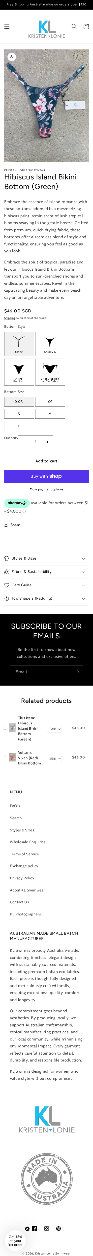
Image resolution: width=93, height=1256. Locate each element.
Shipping (9, 318)
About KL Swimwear (27, 890)
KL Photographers (25, 914)
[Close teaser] (27, 1228)
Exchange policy (24, 866)
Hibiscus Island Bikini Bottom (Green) (28, 728)
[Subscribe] (77, 672)
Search (16, 818)
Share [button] (15, 524)
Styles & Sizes (22, 830)
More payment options (46, 489)
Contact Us (19, 902)
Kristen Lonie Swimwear (53, 1253)
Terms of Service (24, 854)
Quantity (11, 438)
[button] (7, 26)
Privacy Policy (22, 878)
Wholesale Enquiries (28, 842)
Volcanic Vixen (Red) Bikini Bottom (29, 757)
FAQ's (15, 805)
